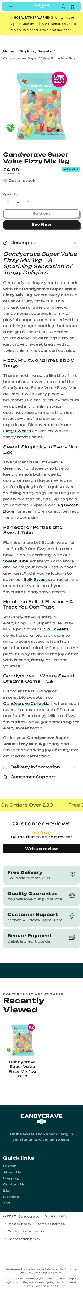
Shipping (11, 1178)
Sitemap (11, 1196)
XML (7, 1203)
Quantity (10, 194)
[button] (11, 6)
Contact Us (14, 1184)
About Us (12, 1172)
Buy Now (41, 224)
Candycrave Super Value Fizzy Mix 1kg (39, 58)
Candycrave (28, 1216)
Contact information (26, 1231)
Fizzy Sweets (17, 431)
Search (10, 1166)
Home (8, 51)
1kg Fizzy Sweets (36, 51)
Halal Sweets (54, 629)
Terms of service (50, 1223)
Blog (7, 1190)
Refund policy (55, 1216)
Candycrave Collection (27, 703)
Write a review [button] (41, 849)
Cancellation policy (24, 1239)
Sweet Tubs (15, 561)
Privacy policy (19, 1223)
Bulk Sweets (36, 579)
